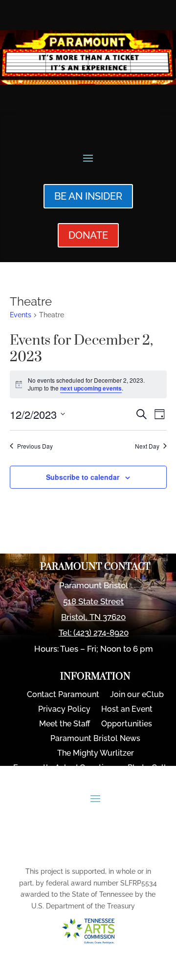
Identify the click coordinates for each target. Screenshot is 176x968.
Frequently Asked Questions (65, 768)
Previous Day (35, 446)
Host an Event (127, 710)
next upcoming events (91, 388)
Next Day (147, 446)
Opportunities (126, 724)
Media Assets (95, 783)
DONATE (88, 235)
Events (20, 315)
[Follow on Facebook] (81, 849)
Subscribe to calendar (82, 477)
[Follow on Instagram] (106, 849)
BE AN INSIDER (88, 196)
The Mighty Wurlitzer (95, 754)
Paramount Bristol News (95, 739)
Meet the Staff (64, 724)
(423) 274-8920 (101, 633)
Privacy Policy (64, 710)
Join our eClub (137, 695)
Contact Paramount (63, 695)
